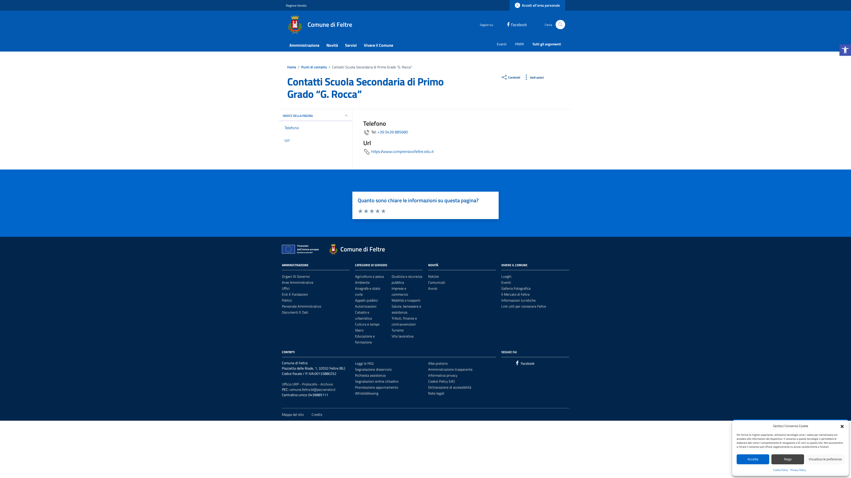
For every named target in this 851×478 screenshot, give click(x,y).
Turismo (398, 330)
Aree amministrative (297, 282)
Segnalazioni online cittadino (376, 381)
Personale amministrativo (301, 306)
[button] (845, 50)
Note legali (436, 393)
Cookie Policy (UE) (441, 381)
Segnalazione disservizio (373, 369)
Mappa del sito (293, 414)
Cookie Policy (780, 470)
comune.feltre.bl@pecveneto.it (312, 389)
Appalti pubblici (366, 300)
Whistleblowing (366, 393)
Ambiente (362, 282)
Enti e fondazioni (295, 294)
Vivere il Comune (378, 45)
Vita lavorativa (403, 336)
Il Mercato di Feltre (515, 294)
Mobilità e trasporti (406, 300)
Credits (317, 414)
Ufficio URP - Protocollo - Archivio (307, 384)
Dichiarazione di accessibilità (449, 387)
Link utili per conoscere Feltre (523, 306)
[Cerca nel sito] (560, 24)
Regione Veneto (296, 5)
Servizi (351, 45)
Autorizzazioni (366, 306)
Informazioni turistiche (518, 300)
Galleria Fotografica (516, 288)
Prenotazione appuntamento (376, 387)
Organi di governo (296, 276)
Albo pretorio (438, 363)
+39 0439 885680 (392, 132)
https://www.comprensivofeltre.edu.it (402, 151)
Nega (788, 459)
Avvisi (432, 288)
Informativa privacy (442, 375)
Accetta (753, 459)
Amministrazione (304, 45)
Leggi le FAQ (364, 363)
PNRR (519, 44)
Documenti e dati (295, 312)
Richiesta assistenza (370, 375)
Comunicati (436, 282)
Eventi (502, 44)
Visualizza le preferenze (825, 459)
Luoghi (506, 276)
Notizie (433, 276)
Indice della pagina (298, 115)
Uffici (286, 288)
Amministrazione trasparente (450, 369)
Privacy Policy (798, 470)
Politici (287, 300)
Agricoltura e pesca (369, 276)
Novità (332, 45)
